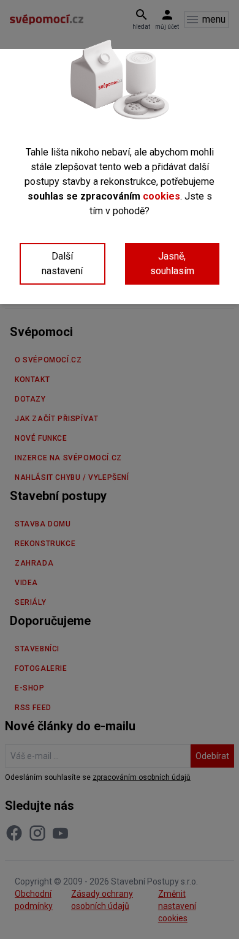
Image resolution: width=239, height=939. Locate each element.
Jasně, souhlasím (172, 263)
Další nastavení (62, 263)
